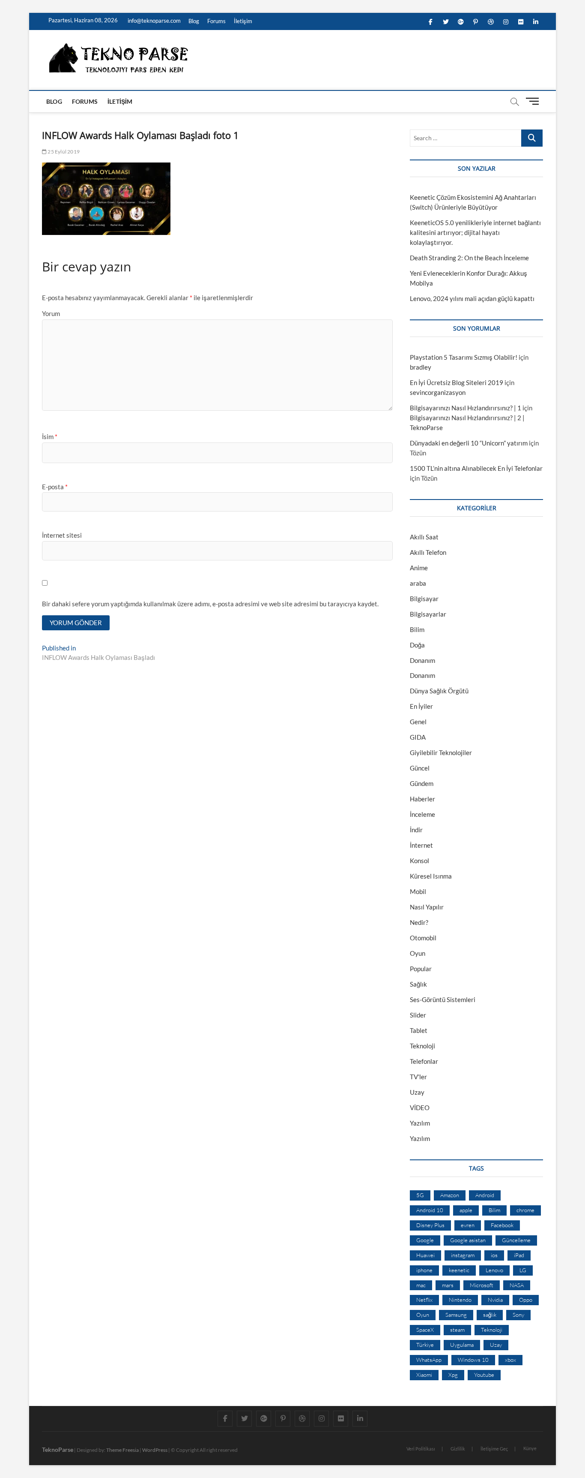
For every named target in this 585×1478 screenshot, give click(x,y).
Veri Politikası (420, 1448)
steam (457, 1329)
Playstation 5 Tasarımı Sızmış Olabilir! (463, 357)
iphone (424, 1270)
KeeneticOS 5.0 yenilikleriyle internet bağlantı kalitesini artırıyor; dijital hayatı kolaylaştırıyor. (475, 232)
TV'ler (418, 1077)
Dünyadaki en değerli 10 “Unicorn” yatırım (469, 443)
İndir (416, 830)
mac (421, 1285)
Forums (216, 21)
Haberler (422, 799)
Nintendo (460, 1299)
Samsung (456, 1314)
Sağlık (418, 984)
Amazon (449, 1195)
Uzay (417, 1092)
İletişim (243, 21)
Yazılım (420, 1123)
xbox (510, 1359)
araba (418, 583)
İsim (49, 436)
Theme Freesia (122, 1450)
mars (448, 1285)
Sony (518, 1314)
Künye (530, 1448)
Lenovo (494, 1270)
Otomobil (423, 938)
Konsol (419, 860)
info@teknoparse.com (153, 20)
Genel (418, 721)
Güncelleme (516, 1240)
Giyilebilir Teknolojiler (441, 752)
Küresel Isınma (431, 876)
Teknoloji (422, 1046)
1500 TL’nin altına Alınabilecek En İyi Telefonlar (476, 468)
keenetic (459, 1270)
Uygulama (462, 1344)
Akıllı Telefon (428, 552)
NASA (517, 1285)
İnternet (421, 845)
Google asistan (468, 1240)
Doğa (417, 645)
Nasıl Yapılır (427, 907)
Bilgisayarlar (428, 614)
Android (484, 1195)
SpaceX (425, 1329)
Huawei (425, 1255)
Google (425, 1240)
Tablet (418, 1030)
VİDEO (420, 1107)
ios (494, 1255)
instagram (463, 1255)
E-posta (55, 487)
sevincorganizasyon (438, 392)
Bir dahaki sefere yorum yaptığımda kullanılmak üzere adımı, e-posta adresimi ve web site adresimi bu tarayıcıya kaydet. (210, 604)
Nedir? (419, 922)
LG (522, 1270)
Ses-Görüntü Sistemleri (442, 999)
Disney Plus (430, 1225)
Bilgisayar (424, 598)
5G (420, 1195)
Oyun (417, 953)
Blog (193, 21)
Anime (419, 568)
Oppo (525, 1299)
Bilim (417, 629)
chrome (525, 1210)
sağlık (489, 1314)
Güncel (420, 768)
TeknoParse (57, 1449)
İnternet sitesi (62, 535)
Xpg (453, 1374)
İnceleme (422, 814)
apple (466, 1210)
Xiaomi (424, 1374)
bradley (420, 367)
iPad (519, 1255)
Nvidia (495, 1299)
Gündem (421, 783)
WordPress (154, 1450)
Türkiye (425, 1344)
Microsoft (481, 1285)
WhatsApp (429, 1359)
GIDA (418, 737)
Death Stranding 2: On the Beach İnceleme (469, 258)
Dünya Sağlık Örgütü (439, 691)
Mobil (418, 891)
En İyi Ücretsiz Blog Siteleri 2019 (456, 382)
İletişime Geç (494, 1448)
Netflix (424, 1299)
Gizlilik (458, 1448)
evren (468, 1225)
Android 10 (429, 1210)
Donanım (422, 660)
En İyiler (421, 706)
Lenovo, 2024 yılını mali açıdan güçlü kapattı (472, 298)
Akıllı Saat (424, 537)
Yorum (51, 313)
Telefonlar (424, 1061)
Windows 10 (473, 1359)
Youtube (484, 1374)
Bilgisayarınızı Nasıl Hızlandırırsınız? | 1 (465, 408)
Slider (418, 1015)
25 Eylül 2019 (63, 151)
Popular (421, 968)
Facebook (502, 1225)
